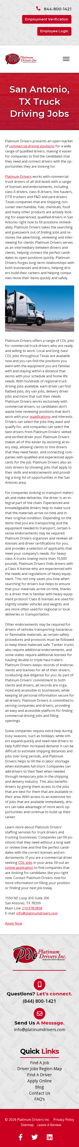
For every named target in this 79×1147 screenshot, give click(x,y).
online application (19, 867)
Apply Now (13, 923)
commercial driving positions (32, 146)
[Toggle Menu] (66, 59)
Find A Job (39, 1062)
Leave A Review (49, 1125)
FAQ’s (39, 1099)
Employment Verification (46, 19)
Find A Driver (39, 1075)
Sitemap (27, 1125)
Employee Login (54, 31)
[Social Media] (21, 1137)
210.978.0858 (32, 908)
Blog (39, 1087)
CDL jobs (25, 862)
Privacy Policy (63, 1119)
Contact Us (39, 1093)
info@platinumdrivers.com (37, 913)
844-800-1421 (57, 9)
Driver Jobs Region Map (39, 1068)
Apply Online (39, 1081)
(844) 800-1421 (39, 1001)
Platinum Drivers (18, 176)
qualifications (40, 416)
